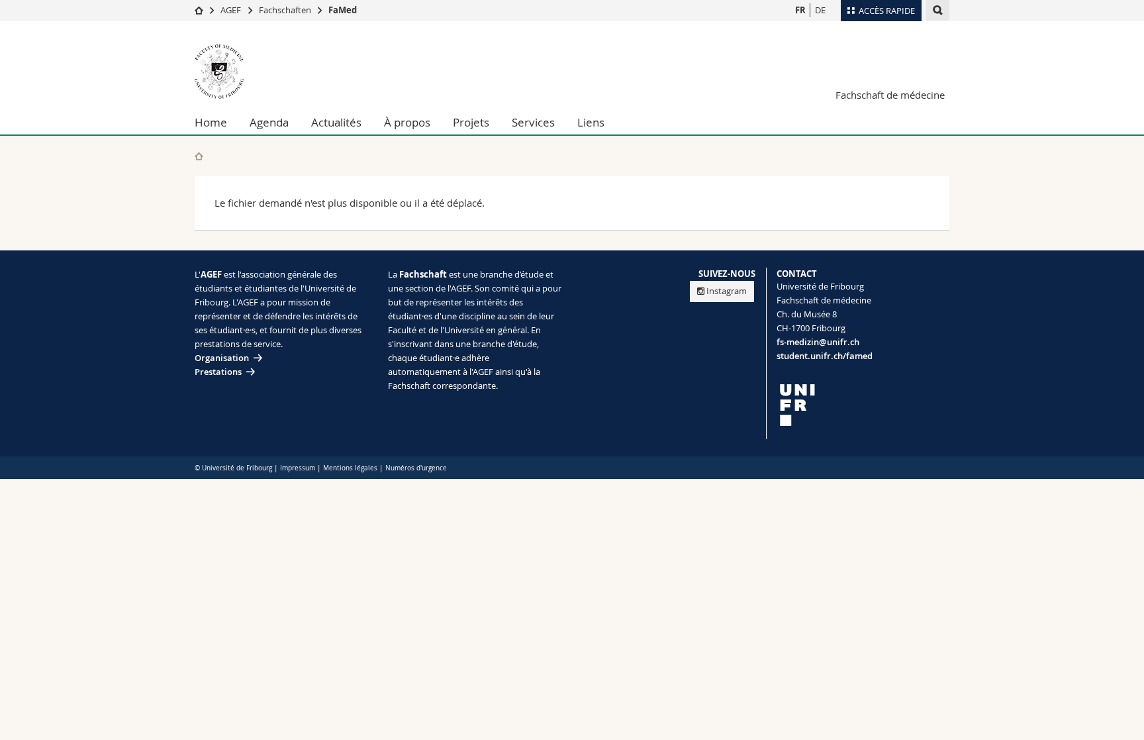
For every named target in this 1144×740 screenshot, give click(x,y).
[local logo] (863, 405)
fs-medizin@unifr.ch (818, 342)
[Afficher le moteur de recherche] (937, 10)
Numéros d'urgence (416, 468)
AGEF (230, 10)
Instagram (726, 291)
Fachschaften (285, 10)
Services (533, 122)
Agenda (269, 122)
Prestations (218, 372)
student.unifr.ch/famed (825, 356)
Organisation (222, 358)
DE (820, 10)
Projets (471, 122)
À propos (407, 122)
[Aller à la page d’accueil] (199, 10)
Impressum (297, 468)
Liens (590, 122)
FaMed (342, 10)
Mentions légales (350, 468)
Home (211, 122)
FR (800, 10)
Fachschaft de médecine (890, 94)
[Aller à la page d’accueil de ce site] (199, 156)
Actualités (336, 122)
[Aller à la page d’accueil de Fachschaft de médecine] (274, 71)
